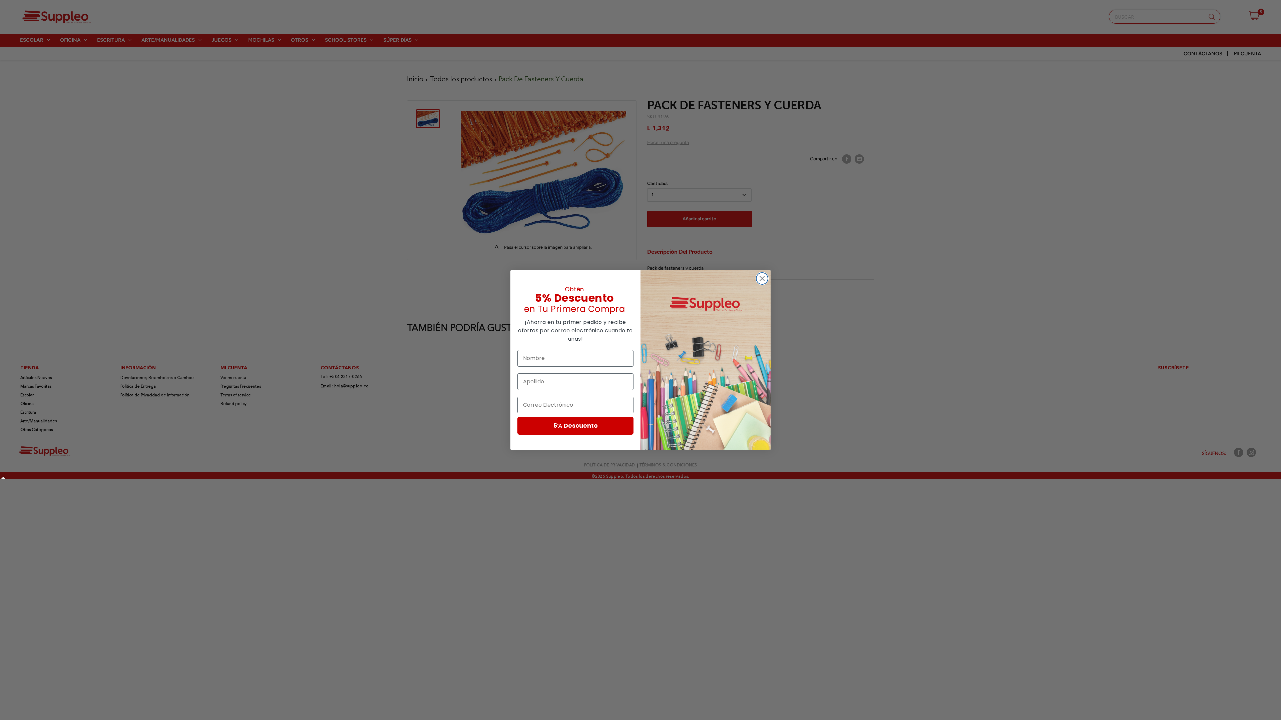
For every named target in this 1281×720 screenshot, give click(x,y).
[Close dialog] (762, 278)
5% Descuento (575, 425)
